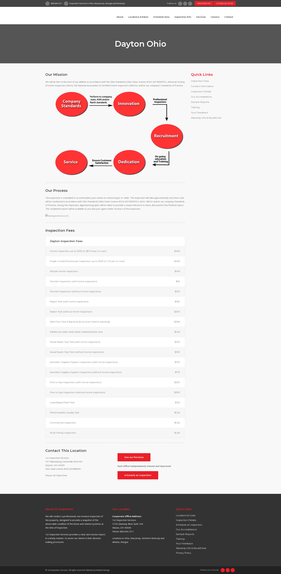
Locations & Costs (185, 515)
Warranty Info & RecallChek (206, 117)
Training (195, 107)
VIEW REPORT (204, 3)
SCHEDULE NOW (224, 3)
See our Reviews (134, 457)
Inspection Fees (200, 81)
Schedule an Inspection (137, 475)
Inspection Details (201, 91)
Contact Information (202, 86)
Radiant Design (103, 570)
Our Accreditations (201, 96)
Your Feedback (199, 112)
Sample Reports (200, 102)
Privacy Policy (183, 553)
